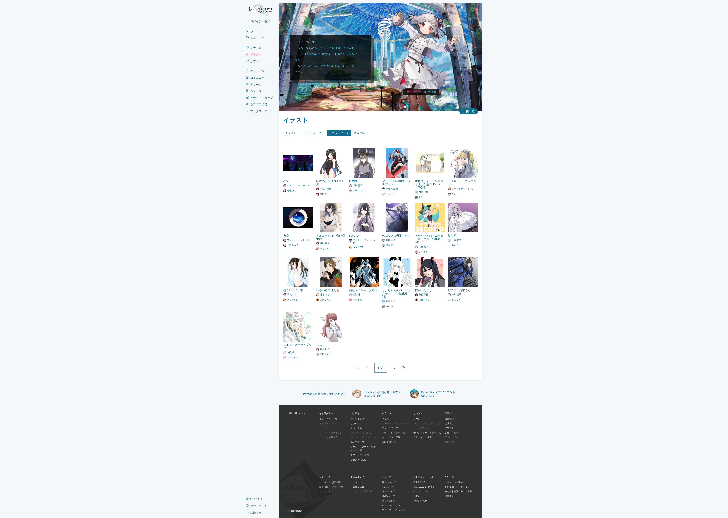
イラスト (290, 133)
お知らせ (418, 496)
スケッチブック (339, 133)
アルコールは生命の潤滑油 (330, 237)
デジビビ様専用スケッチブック (396, 182)
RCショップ (388, 486)
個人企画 (359, 133)
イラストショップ (391, 505)
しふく (320, 345)
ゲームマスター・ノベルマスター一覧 (364, 448)
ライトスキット (421, 427)
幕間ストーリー (358, 442)
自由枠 (353, 181)
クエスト (449, 427)
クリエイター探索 (360, 455)
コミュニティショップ (393, 510)
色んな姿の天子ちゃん (396, 235)
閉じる (470, 111)
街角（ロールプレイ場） (331, 486)
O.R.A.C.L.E (419, 482)
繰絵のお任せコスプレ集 (330, 182)
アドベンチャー (453, 437)
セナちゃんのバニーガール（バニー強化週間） (429, 239)
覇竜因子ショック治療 (363, 290)
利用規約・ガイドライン (457, 486)
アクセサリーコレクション (462, 182)
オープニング (357, 418)
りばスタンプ (389, 442)
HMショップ (388, 496)
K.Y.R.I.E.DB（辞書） (424, 486)
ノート (322, 427)
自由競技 (449, 418)
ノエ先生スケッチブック (297, 346)
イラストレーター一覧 (393, 432)
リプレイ (355, 423)
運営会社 (449, 496)
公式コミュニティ (360, 486)
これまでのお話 (358, 459)
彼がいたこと (423, 290)
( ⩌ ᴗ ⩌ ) (354, 235)
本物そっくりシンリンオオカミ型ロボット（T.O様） (429, 184)
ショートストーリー (361, 427)
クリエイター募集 (454, 482)
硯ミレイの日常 (293, 290)
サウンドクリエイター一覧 (427, 432)
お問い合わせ (420, 500)
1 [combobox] (378, 368)
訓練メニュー (451, 432)
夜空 (286, 181)
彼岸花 (452, 235)
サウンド (418, 418)
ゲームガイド (420, 491)
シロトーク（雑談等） (330, 482)
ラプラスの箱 (389, 500)
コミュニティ (357, 482)
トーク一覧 (325, 491)
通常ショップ (389, 482)
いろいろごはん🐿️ (328, 290)
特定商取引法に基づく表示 (458, 491)
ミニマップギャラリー (330, 437)
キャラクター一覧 (328, 418)
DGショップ (388, 491)
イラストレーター (312, 133)
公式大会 (449, 423)
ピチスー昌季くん (459, 290)
